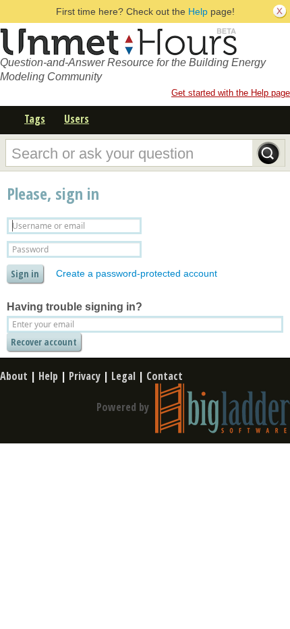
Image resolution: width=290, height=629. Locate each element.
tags (34, 118)
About (14, 375)
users (76, 118)
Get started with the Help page (230, 93)
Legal (123, 375)
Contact (164, 375)
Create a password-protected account (136, 273)
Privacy (84, 375)
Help (198, 11)
